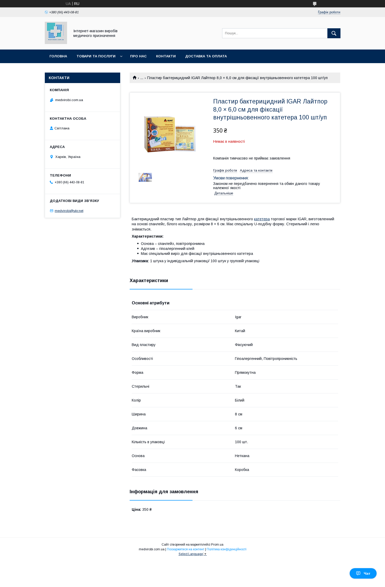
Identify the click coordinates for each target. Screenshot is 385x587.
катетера (262, 219)
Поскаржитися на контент (185, 549)
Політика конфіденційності (226, 549)
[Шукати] (333, 33)
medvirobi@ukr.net (69, 211)
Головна (58, 56)
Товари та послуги (96, 56)
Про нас (138, 56)
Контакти (166, 56)
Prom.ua (217, 544)
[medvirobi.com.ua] (56, 43)
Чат (367, 573)
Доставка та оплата (206, 56)
